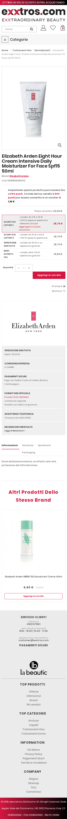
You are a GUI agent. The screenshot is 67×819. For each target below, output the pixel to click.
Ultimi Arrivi (33, 696)
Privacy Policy (33, 754)
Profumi (34, 720)
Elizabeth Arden (19, 176)
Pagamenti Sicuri (33, 758)
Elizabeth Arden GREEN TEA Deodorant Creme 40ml (33, 576)
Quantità (8, 267)
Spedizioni (44, 445)
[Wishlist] (53, 27)
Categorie (19, 39)
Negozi (33, 779)
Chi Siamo (33, 750)
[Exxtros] (33, 15)
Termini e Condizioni (33, 762)
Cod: (4, 180)
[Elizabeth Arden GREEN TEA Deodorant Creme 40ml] (33, 542)
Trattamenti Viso (33, 729)
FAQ (33, 787)
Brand (34, 700)
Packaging (28, 452)
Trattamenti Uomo (33, 733)
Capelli (33, 725)
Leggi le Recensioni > (14, 430)
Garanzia (27, 445)
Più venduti (34, 704)
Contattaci (33, 792)
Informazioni (10, 445)
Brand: (15, 176)
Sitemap (33, 783)
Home (5, 50)
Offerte (33, 691)
